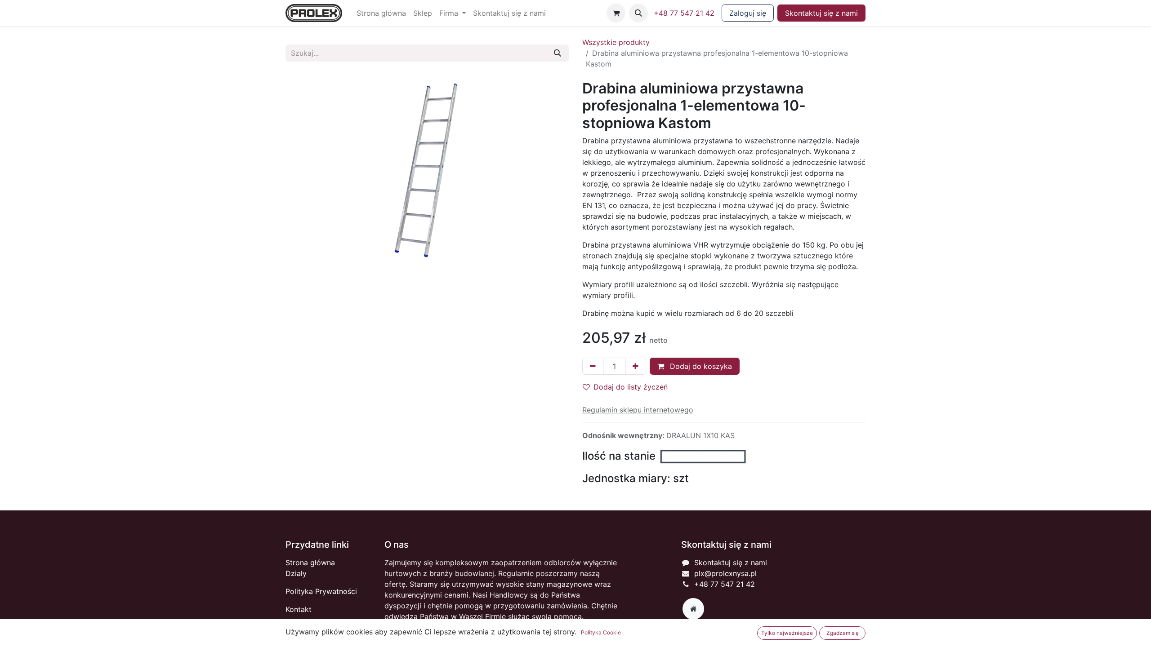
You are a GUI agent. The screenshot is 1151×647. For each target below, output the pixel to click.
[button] (638, 13)
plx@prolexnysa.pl (725, 573)
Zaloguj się (747, 13)
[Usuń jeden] (592, 366)
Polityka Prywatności (321, 591)
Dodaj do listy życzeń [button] (630, 386)
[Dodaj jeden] (635, 366)
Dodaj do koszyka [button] (700, 366)
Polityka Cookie (601, 632)
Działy (296, 573)
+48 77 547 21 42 (684, 13)
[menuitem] (381, 13)
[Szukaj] (557, 53)
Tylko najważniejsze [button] (787, 632)
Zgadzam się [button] (842, 632)
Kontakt (299, 609)
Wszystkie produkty (616, 42)
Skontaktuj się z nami (821, 13)
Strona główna (310, 562)
